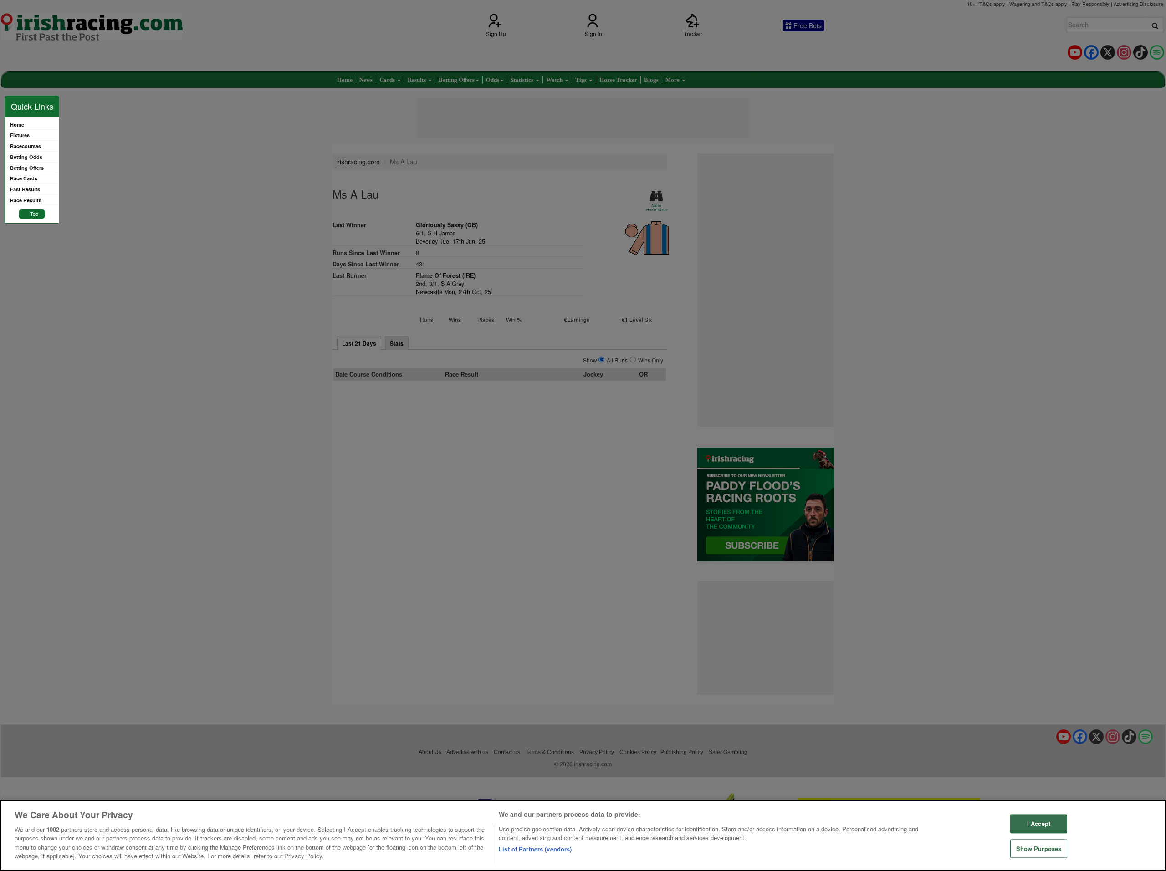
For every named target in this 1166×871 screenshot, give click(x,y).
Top (34, 213)
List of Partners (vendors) (535, 849)
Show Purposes (1039, 848)
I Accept (1038, 823)
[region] (583, 835)
